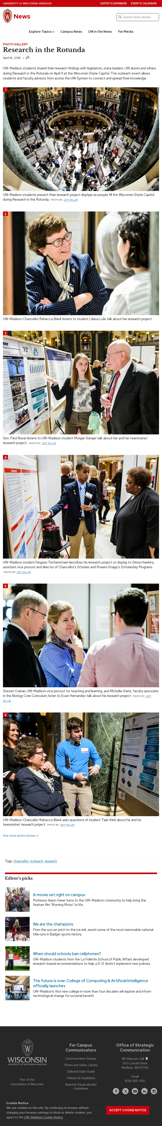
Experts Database (113, 3)
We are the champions (53, 924)
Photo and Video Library (81, 1065)
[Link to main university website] (27, 1052)
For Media (125, 32)
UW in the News (100, 32)
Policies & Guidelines (81, 1078)
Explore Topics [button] (40, 32)
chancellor (20, 861)
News (22, 16)
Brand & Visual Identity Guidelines (81, 1087)
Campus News (71, 32)
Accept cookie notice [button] (127, 1110)
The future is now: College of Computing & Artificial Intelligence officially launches (90, 983)
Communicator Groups (80, 1059)
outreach (36, 861)
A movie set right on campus (59, 894)
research (51, 861)
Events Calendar (144, 3)
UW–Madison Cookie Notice (43, 1117)
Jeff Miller (71, 199)
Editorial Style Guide (81, 1072)
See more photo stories (19, 836)
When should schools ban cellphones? (67, 953)
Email (135, 1076)
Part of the (27, 1082)
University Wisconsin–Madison (27, 3)
